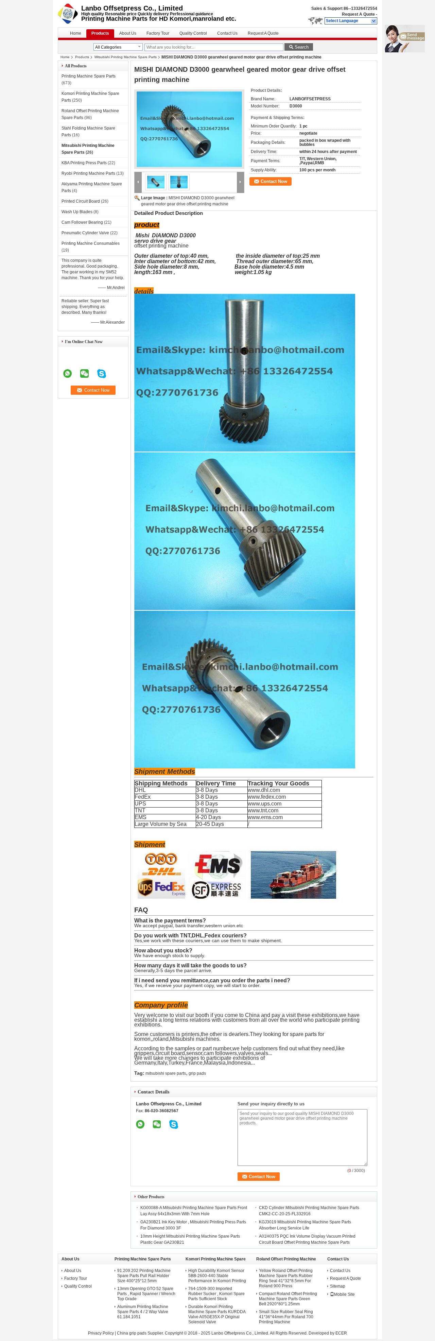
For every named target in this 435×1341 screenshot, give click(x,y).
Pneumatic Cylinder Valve (85, 233)
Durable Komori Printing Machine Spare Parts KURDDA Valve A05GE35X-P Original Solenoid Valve (216, 1314)
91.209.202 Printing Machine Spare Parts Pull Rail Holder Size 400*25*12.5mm (144, 1275)
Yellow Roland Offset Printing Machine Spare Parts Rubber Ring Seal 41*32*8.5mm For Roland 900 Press (286, 1278)
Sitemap (337, 1286)
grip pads (197, 1073)
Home (75, 33)
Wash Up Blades (77, 211)
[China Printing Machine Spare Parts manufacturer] (69, 13)
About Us (127, 33)
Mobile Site (344, 1294)
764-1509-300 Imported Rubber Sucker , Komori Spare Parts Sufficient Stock (216, 1293)
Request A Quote (358, 14)
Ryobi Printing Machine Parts (88, 173)
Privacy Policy (101, 1333)
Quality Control (193, 33)
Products (100, 33)
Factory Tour (157, 33)
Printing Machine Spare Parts (89, 76)
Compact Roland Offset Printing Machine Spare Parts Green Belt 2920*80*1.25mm (288, 1298)
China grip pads (131, 1333)
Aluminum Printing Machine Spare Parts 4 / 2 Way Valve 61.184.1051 (142, 1311)
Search (302, 47)
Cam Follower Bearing (82, 222)
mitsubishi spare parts (165, 1073)
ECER (341, 1333)
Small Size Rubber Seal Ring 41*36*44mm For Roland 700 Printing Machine (286, 1316)
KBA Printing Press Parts (84, 162)
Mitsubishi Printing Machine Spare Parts (125, 57)
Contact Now (274, 181)
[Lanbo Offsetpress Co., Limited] (374, 21)
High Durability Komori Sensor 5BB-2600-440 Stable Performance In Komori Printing (217, 1275)
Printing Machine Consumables (91, 243)
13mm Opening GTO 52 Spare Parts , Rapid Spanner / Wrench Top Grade (146, 1293)
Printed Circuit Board (81, 201)
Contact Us (227, 33)
